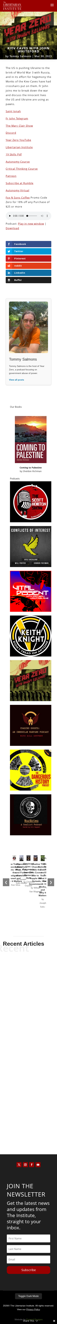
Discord (11, 133)
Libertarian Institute (19, 147)
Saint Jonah (13, 111)
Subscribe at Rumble (19, 183)
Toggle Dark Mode (28, 1296)
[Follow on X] (19, 1164)
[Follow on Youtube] (38, 1164)
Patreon (11, 176)
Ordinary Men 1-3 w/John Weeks (28, 1062)
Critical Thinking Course (22, 168)
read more (28, 1011)
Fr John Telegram (17, 118)
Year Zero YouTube (18, 140)
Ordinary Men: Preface (28, 1122)
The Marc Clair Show (19, 125)
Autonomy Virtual (17, 190)
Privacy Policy (33, 1309)
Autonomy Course (18, 161)
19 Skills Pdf (14, 154)
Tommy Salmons (20, 56)
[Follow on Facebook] (31, 1164)
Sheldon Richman (32, 471)
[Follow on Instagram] (25, 1164)
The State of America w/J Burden (28, 999)
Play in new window (31, 223)
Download (12, 228)
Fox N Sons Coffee (18, 197)
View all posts (16, 379)
